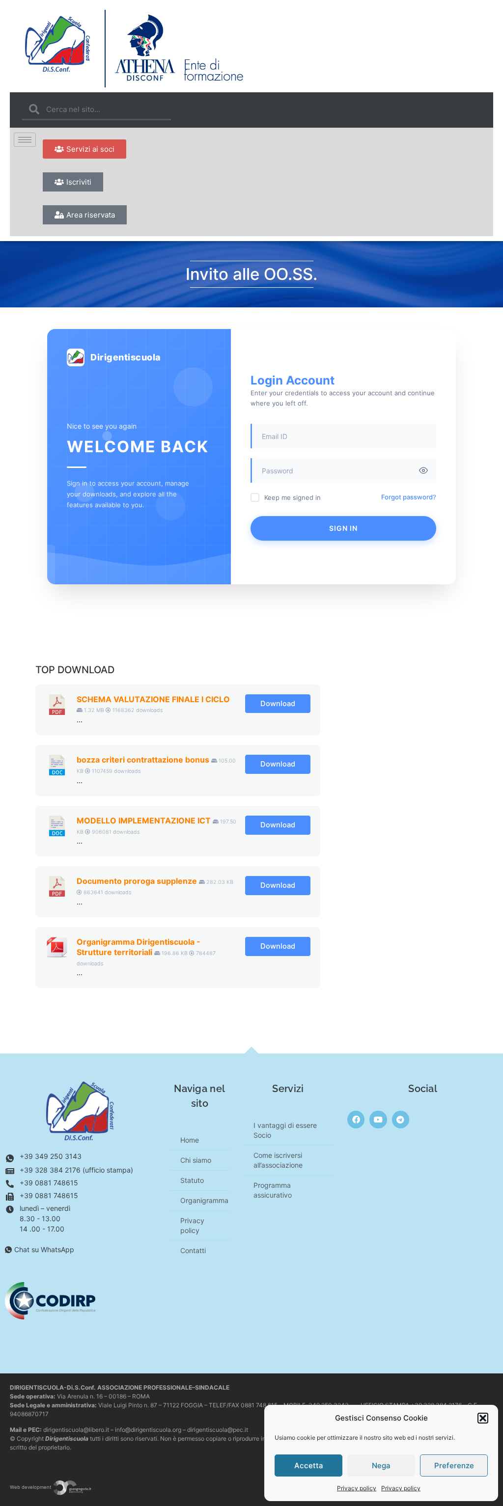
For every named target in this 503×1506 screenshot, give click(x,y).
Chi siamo (195, 1160)
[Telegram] (400, 1119)
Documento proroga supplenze (137, 881)
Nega (381, 1465)
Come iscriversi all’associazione (278, 1160)
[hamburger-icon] (25, 140)
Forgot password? (408, 497)
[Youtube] (378, 1119)
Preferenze (454, 1465)
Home (189, 1140)
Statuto (192, 1180)
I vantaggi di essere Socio (285, 1130)
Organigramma (204, 1200)
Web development (31, 1487)
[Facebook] (355, 1119)
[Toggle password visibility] (423, 470)
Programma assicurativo (272, 1190)
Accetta (308, 1465)
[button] (483, 1418)
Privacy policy (356, 1488)
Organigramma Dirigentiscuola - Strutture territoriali (138, 947)
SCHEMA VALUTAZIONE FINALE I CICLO (153, 699)
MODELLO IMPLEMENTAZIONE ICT (144, 820)
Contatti (193, 1250)
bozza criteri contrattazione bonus (143, 760)
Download (277, 703)
